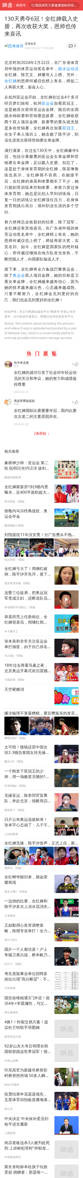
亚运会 (48, 103)
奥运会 (19, 275)
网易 (7, 5)
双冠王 (68, 128)
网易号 (21, 5)
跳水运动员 (68, 68)
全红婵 (10, 80)
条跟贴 (40, 433)
